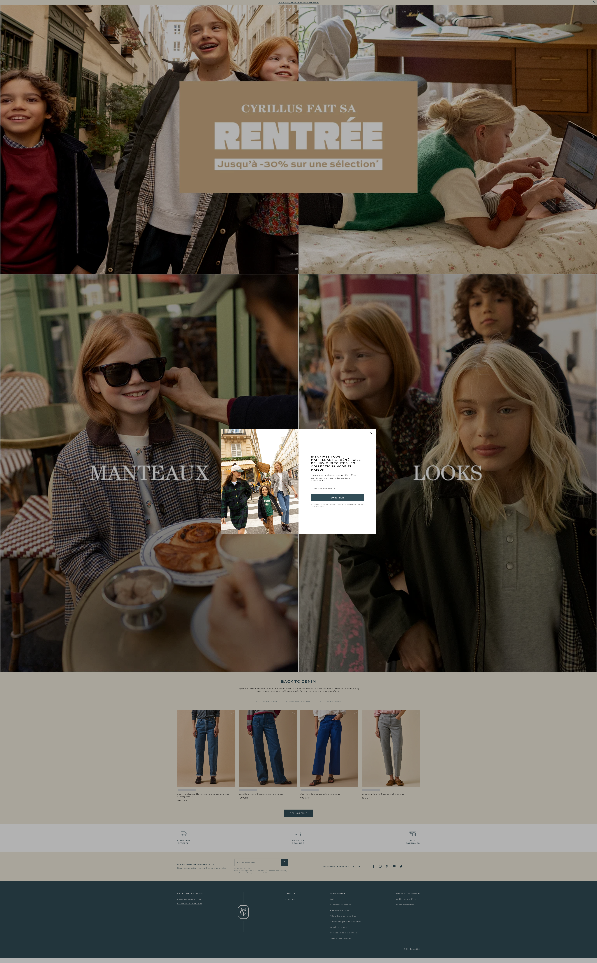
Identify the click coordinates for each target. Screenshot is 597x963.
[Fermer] (371, 433)
